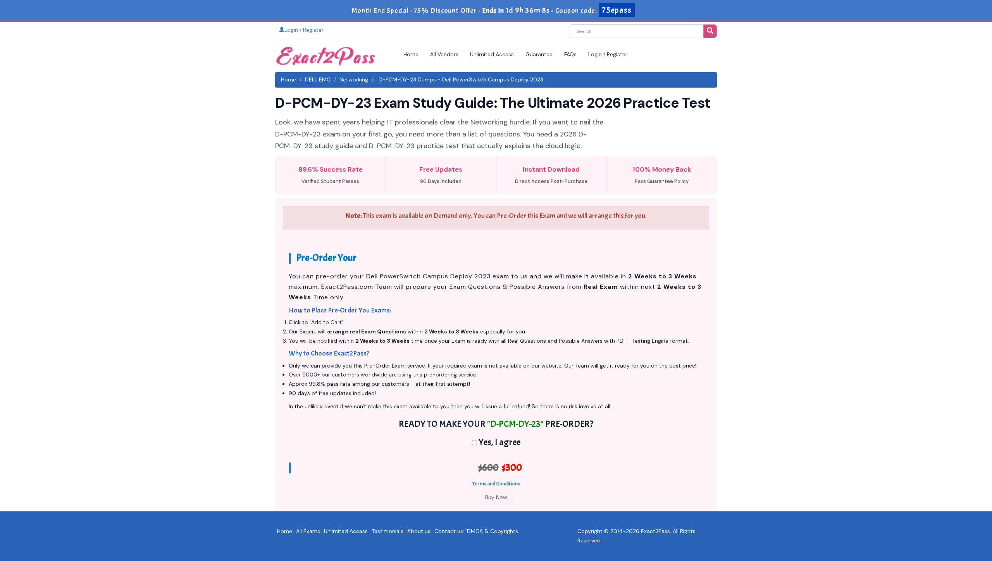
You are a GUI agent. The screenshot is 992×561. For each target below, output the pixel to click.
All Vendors (444, 54)
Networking (353, 79)
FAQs (570, 54)
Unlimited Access (492, 54)
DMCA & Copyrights (492, 531)
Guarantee (539, 54)
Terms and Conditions (496, 483)
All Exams (308, 531)
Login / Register (304, 29)
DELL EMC (318, 79)
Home (410, 54)
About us (419, 531)
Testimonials (387, 531)
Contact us (448, 531)
